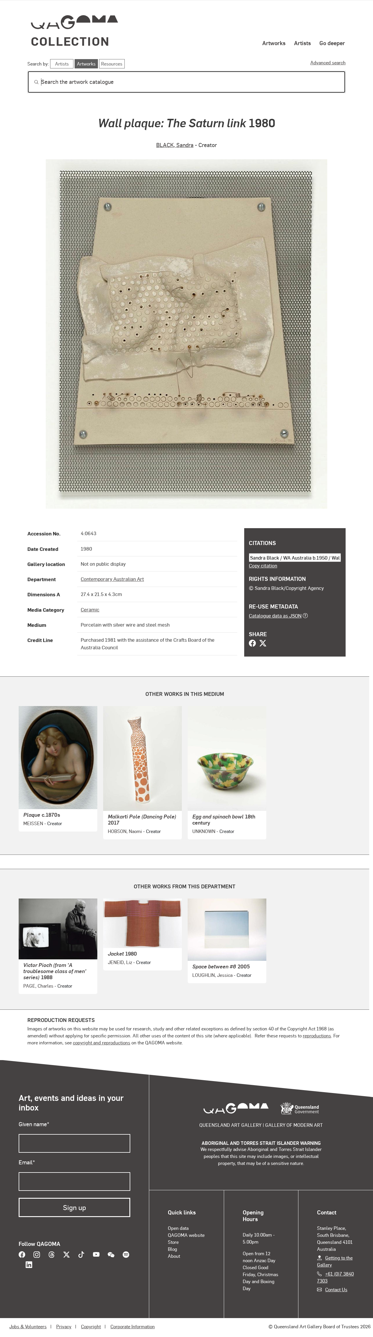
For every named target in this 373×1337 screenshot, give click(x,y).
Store (173, 1242)
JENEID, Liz (120, 962)
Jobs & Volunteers (28, 1326)
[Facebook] (252, 644)
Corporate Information (132, 1326)
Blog (172, 1249)
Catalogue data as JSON (275, 615)
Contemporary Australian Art (112, 579)
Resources (111, 64)
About (174, 1256)
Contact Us (336, 1289)
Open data (178, 1228)
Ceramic (90, 609)
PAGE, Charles (38, 986)
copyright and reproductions (101, 1042)
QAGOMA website (186, 1235)
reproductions (317, 1035)
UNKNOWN (203, 831)
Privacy (63, 1326)
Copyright (91, 1326)
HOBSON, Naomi (125, 831)
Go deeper (332, 43)
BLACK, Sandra (174, 144)
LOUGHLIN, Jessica (212, 975)
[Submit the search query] (32, 82)
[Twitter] (262, 644)
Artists (302, 43)
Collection (70, 41)
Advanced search (328, 62)
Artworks (274, 43)
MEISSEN (33, 823)
